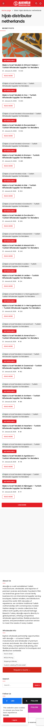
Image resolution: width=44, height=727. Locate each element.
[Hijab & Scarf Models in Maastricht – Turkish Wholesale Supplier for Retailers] (22, 235)
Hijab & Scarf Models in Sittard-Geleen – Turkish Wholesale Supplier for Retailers (20, 66)
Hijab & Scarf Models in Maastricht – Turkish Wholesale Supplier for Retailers (20, 246)
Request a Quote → (22, 670)
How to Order (8, 654)
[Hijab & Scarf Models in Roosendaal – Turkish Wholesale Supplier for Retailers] (22, 114)
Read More (8, 76)
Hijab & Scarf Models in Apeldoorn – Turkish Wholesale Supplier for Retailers (20, 457)
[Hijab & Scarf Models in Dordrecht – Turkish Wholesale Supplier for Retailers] (22, 205)
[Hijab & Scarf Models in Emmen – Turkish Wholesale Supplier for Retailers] (22, 144)
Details (6, 715)
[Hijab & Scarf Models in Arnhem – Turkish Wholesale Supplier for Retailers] (22, 385)
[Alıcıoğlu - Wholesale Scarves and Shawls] (22, 3)
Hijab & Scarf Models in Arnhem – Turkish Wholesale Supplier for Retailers (21, 397)
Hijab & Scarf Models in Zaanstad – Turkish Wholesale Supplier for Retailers (22, 367)
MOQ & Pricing (8, 658)
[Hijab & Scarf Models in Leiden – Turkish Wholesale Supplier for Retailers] (22, 265)
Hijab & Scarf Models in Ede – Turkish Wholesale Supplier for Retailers (19, 186)
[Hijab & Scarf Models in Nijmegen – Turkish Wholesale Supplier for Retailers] (22, 475)
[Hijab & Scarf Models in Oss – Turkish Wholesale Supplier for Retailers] (22, 84)
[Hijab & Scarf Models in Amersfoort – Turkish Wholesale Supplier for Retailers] (22, 325)
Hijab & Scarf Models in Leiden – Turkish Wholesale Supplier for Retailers (20, 276)
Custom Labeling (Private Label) (15, 665)
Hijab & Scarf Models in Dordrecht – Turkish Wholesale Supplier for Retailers (20, 216)
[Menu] (3, 3)
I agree (14, 720)
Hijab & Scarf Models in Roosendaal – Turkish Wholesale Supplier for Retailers (20, 126)
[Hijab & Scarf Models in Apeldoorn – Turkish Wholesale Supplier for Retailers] (22, 445)
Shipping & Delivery (10, 661)
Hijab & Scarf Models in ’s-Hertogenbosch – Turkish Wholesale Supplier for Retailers (21, 306)
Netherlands (9, 60)
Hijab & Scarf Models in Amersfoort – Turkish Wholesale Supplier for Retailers (20, 336)
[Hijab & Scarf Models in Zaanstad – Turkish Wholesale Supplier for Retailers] (22, 355)
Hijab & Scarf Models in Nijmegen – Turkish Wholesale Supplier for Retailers (21, 487)
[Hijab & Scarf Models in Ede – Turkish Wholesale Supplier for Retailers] (22, 174)
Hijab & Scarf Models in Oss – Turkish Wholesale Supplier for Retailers (19, 96)
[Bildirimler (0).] (40, 3)
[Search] (36, 3)
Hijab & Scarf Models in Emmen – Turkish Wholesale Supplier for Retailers (20, 156)
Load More (22, 505)
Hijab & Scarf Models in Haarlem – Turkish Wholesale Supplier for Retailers (21, 427)
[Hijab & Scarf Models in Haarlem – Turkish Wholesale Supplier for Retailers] (22, 415)
